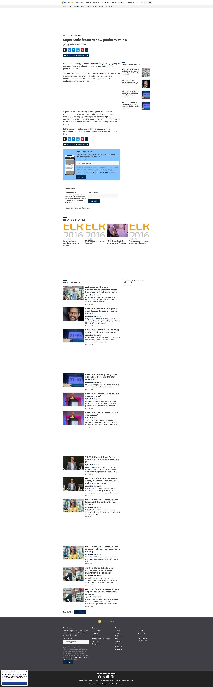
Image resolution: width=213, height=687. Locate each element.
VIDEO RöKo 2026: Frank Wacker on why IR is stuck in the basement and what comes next (102, 480)
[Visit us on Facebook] (99, 676)
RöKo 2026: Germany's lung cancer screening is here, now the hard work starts (130, 104)
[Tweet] (78, 50)
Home (132, 681)
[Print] (65, 50)
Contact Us (118, 681)
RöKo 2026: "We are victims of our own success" (101, 413)
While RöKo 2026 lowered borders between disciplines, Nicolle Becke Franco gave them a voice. (101, 559)
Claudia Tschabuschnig (94, 295)
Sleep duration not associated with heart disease (71, 243)
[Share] (69, 50)
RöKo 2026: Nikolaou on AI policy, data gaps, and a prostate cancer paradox (130, 82)
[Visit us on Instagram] (112, 676)
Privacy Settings (94, 681)
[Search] (145, 2)
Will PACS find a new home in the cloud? (95, 242)
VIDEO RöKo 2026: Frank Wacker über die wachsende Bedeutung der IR (102, 459)
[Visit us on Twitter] (103, 676)
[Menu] (150, 2)
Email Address (81, 160)
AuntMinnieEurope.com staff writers (74, 44)
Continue (93, 201)
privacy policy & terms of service (101, 172)
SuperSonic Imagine (97, 64)
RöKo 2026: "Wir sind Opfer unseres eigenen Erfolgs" (102, 394)
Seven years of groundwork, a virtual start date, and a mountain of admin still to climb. (102, 386)
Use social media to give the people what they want (139, 242)
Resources (67, 35)
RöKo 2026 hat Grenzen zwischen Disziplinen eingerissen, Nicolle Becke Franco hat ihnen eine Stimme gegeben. (102, 512)
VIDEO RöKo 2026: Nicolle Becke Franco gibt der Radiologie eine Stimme (101, 502)
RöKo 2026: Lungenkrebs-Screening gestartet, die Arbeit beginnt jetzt (130, 93)
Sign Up (81, 177)
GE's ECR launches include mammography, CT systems (116, 242)
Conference (78, 35)
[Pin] (82, 50)
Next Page (80, 612)
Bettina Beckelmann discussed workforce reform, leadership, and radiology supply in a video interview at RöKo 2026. (101, 300)
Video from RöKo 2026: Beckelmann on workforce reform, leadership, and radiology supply (130, 71)
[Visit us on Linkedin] (107, 676)
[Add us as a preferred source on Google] (86, 50)
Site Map (126, 681)
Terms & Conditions (107, 681)
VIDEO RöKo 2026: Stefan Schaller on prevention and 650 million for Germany (102, 591)
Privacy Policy (83, 681)
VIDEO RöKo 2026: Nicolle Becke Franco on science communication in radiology (102, 549)
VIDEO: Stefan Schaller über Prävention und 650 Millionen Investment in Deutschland (99, 570)
